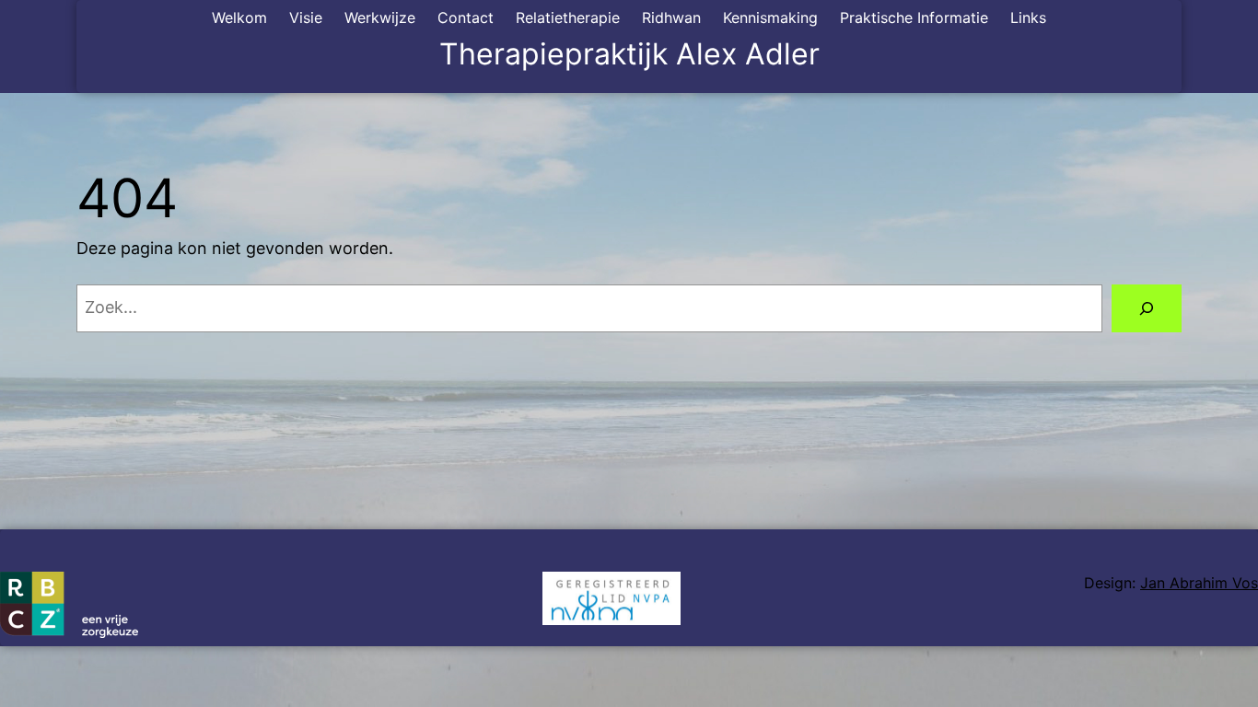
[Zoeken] (1147, 308)
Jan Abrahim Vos (1199, 583)
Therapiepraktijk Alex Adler (629, 54)
